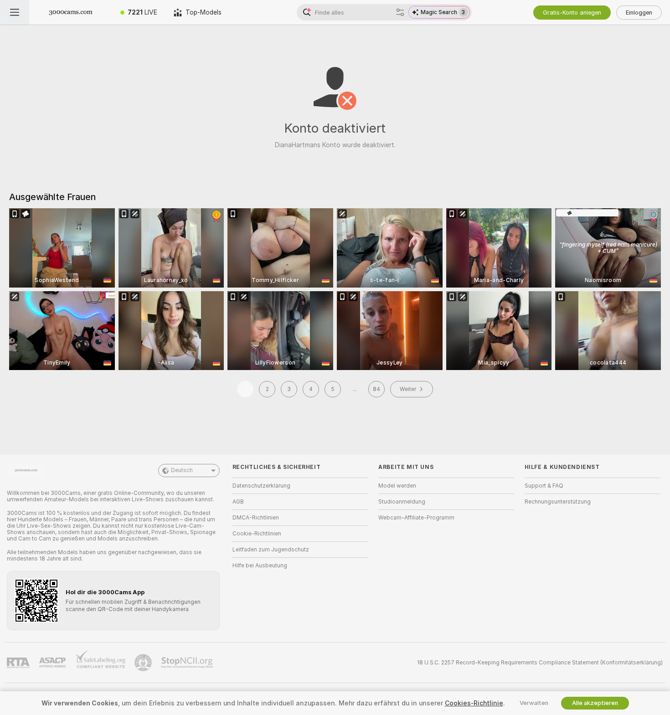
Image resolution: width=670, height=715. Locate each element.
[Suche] (400, 12)
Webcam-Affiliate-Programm (416, 517)
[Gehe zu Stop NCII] (188, 662)
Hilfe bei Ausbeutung (259, 565)
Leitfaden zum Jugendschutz (270, 549)
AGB (238, 502)
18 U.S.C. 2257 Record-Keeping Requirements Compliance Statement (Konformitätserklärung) (540, 662)
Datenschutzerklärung (261, 486)
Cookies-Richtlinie (474, 703)
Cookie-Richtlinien (256, 533)
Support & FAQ (544, 486)
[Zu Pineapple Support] (144, 662)
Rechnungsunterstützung (558, 502)
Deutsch (182, 470)
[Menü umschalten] (14, 12)
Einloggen (639, 12)
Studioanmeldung (401, 502)
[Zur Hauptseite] (70, 12)
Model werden (397, 486)
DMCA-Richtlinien (255, 517)
